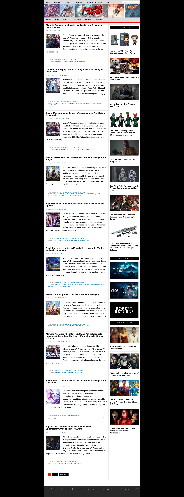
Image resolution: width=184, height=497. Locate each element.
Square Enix (87, 103)
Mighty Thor (79, 103)
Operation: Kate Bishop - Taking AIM (92, 417)
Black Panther (68, 194)
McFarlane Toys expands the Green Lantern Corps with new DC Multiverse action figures (123, 133)
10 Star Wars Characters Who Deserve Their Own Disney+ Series (122, 217)
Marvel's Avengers (80, 61)
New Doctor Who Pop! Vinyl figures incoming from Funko (122, 52)
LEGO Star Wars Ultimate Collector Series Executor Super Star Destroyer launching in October (124, 246)
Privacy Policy (106, 490)
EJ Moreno (59, 461)
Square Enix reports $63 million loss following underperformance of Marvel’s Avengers (68, 427)
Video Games (72, 59)
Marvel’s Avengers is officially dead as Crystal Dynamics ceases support (74, 26)
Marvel (71, 61)
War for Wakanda (75, 195)
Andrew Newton (61, 192)
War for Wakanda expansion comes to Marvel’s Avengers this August (76, 158)
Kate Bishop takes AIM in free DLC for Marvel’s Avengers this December (76, 381)
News (58, 59)
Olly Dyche (64, 59)
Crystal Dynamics (62, 61)
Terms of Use (96, 490)
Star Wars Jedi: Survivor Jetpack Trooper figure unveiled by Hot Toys (124, 188)
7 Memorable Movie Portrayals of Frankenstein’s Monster (124, 374)
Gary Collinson (61, 101)
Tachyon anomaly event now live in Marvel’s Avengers (72, 294)
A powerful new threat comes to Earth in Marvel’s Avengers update (75, 204)
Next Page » (63, 474)
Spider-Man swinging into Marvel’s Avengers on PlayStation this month (75, 114)
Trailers (74, 192)
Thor (93, 103)
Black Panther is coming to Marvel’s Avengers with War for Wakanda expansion (75, 249)
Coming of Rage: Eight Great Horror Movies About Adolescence (122, 430)
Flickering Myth (92, 11)
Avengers (59, 149)
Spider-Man (85, 149)
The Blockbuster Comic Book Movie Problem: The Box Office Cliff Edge (123, 402)
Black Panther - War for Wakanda (84, 194)
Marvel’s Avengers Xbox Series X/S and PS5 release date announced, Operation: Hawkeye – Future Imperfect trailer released (74, 336)
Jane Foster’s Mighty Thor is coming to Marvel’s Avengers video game (74, 70)
